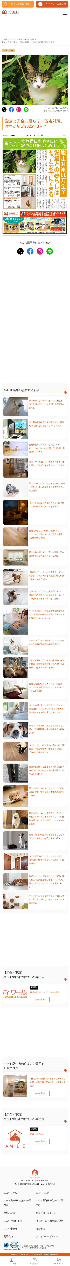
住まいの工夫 (42, 1192)
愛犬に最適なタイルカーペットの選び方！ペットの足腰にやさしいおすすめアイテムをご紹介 (46, 687)
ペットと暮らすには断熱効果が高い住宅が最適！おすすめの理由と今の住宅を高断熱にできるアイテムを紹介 (46, 664)
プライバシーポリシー (47, 1236)
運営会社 (40, 1228)
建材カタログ (58, 1264)
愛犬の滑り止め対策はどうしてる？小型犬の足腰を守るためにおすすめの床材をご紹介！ (46, 792)
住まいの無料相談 (13, 1220)
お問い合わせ (10, 1228)
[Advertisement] (35, 27)
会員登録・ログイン (46, 1213)
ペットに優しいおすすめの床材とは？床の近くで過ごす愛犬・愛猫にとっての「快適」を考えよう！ (46, 749)
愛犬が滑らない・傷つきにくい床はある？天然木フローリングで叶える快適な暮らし (46, 404)
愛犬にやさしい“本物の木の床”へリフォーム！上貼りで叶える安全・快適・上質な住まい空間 (46, 534)
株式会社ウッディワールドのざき (44, 992)
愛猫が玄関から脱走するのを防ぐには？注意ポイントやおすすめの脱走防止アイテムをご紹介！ (46, 770)
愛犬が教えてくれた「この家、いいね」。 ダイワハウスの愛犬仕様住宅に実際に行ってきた (47, 448)
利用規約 (8, 1236)
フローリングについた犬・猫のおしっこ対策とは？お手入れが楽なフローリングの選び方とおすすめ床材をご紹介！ (46, 595)
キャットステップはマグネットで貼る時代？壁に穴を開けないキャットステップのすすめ (46, 899)
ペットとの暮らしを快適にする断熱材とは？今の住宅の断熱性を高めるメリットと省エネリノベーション (46, 614)
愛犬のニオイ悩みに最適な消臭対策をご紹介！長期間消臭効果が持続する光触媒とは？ (46, 729)
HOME (4, 39)
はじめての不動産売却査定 (49, 1220)
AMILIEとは (10, 1213)
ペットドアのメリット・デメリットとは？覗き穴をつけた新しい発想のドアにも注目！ (46, 860)
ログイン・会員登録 (55, 4)
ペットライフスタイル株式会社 (32, 1254)
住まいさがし (10, 1192)
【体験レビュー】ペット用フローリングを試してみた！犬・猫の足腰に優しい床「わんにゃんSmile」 (46, 575)
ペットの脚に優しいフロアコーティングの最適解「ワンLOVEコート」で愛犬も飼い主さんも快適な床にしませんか (46, 709)
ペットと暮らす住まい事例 (22, 39)
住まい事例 (12, 1264)
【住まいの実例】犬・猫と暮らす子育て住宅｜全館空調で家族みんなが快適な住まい (47, 1082)
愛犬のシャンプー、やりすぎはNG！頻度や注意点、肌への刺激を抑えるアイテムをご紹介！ (47, 487)
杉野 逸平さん (37, 1134)
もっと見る (40, 999)
